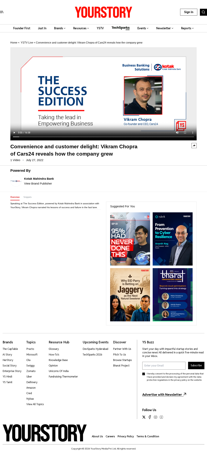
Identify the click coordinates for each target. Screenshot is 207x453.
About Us (97, 436)
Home (13, 42)
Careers (110, 436)
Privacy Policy (126, 436)
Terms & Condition (147, 436)
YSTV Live (26, 42)
